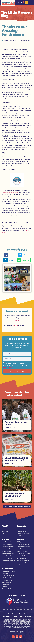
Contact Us (6, 614)
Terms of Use (17, 616)
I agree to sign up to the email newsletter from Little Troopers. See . (15, 365)
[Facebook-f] (13, 636)
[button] (10, 255)
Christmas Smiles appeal (10, 192)
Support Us (21, 526)
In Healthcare (7, 569)
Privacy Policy (8, 367)
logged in (15, 325)
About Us (5, 526)
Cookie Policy (7, 616)
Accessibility (27, 616)
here (18, 215)
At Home (20, 539)
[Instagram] (20, 636)
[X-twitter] (17, 636)
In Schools (6, 539)
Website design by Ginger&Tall (17, 632)
